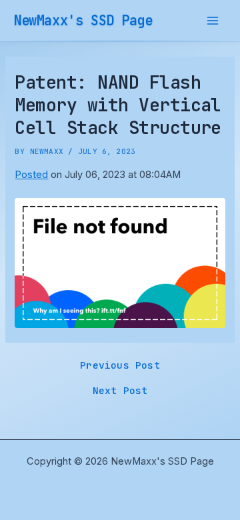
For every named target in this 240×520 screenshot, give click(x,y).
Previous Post (120, 366)
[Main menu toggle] (213, 21)
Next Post (120, 391)
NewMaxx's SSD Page (83, 20)
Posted (31, 175)
